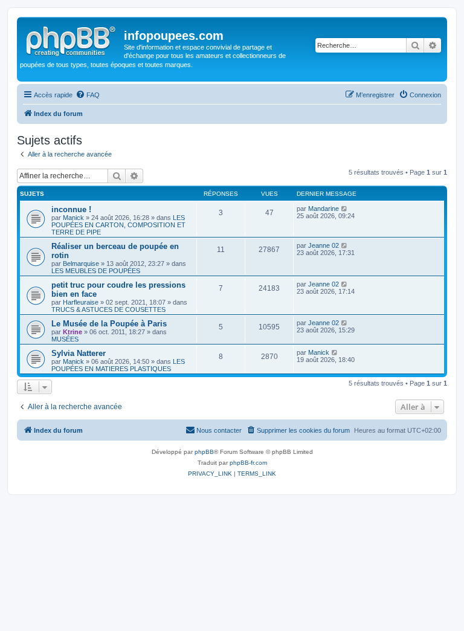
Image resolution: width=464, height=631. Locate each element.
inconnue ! (71, 209)
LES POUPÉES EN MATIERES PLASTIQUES (118, 365)
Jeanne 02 (323, 245)
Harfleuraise (80, 302)
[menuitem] (88, 95)
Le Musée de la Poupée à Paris (109, 323)
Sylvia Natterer (78, 353)
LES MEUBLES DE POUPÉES (95, 270)
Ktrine (72, 331)
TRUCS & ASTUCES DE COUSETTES (108, 309)
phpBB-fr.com (248, 462)
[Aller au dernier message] (345, 208)
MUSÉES (65, 339)
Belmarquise (81, 263)
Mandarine (323, 208)
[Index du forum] (72, 39)
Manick (73, 217)
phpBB (204, 451)
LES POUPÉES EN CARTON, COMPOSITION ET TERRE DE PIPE (118, 225)
